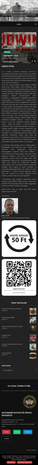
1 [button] (3, 61)
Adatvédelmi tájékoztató (31, 450)
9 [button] (15, 61)
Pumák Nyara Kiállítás (8, 317)
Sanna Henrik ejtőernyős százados (12, 326)
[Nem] (36, 459)
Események (7, 52)
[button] (32, 61)
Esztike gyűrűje (6, 353)
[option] (19, 47)
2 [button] (5, 61)
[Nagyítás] (34, 261)
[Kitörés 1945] (19, 8)
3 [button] (6, 61)
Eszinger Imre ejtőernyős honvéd (12, 344)
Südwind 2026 (11, 55)
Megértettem (11, 462)
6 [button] (11, 61)
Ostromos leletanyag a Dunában (11, 308)
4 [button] (8, 61)
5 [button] (9, 61)
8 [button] (14, 61)
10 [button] (17, 61)
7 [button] (12, 61)
